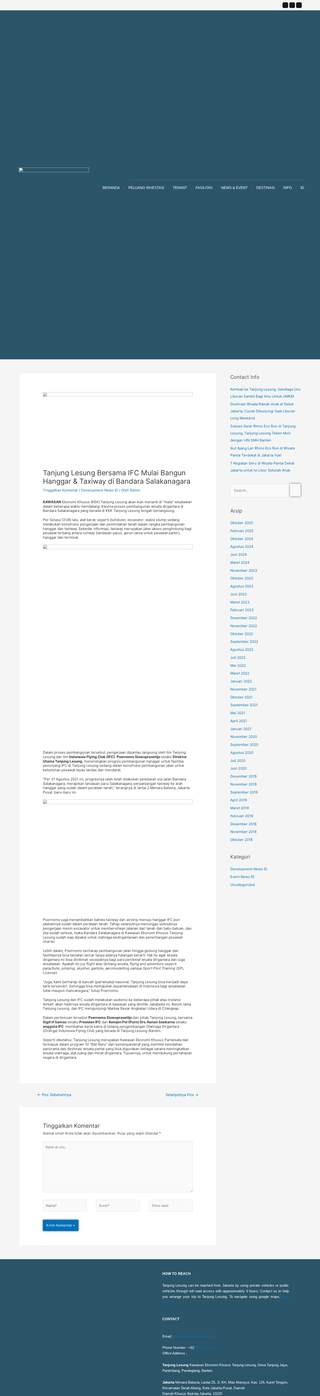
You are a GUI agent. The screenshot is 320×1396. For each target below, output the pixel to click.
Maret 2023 (239, 602)
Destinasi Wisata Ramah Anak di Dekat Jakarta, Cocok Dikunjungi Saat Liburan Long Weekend (262, 411)
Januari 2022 (241, 681)
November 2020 (243, 736)
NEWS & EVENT (234, 188)
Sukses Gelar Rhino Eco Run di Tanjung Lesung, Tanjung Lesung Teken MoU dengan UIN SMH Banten (263, 433)
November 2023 (243, 570)
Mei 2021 (237, 713)
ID (302, 188)
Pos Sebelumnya (54, 1095)
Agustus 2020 (241, 752)
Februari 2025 (241, 531)
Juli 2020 (238, 760)
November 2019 (243, 784)
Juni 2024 (238, 554)
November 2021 (243, 689)
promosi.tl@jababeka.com (194, 1336)
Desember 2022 (243, 618)
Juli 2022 (238, 657)
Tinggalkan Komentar (60, 490)
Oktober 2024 (241, 539)
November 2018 (243, 831)
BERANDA (111, 188)
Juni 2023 (238, 594)
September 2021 (244, 705)
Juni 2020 (238, 768)
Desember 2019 (243, 776)
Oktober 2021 (241, 697)
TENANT (180, 188)
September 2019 (244, 792)
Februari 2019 (241, 816)
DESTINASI (265, 188)
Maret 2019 (239, 808)
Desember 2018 (243, 824)
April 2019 (238, 800)
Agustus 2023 (241, 586)
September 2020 (244, 744)
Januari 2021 (240, 729)
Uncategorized (242, 884)
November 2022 (243, 626)
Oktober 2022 (241, 634)
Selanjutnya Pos (182, 1095)
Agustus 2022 (241, 649)
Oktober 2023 (241, 578)
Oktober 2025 (241, 523)
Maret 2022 (239, 673)
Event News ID (242, 876)
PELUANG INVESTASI (146, 188)
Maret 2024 (239, 562)
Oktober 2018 (241, 839)
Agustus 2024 (241, 546)
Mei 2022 (238, 665)
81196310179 (204, 1348)
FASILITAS (204, 188)
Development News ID (99, 490)
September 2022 (244, 641)
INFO (287, 188)
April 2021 (238, 721)
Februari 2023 (242, 610)
